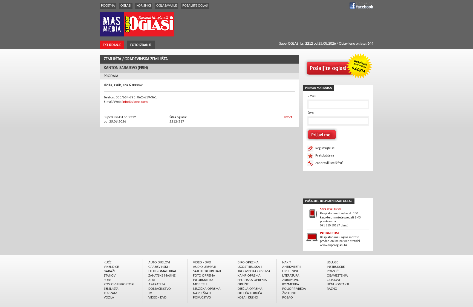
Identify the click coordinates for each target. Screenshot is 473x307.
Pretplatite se (324, 155)
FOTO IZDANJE (140, 45)
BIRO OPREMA (248, 262)
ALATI (152, 280)
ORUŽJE (243, 284)
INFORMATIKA (203, 280)
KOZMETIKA (290, 284)
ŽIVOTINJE (289, 293)
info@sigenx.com (135, 102)
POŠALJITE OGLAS (195, 5)
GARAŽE (110, 271)
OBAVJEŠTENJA (337, 275)
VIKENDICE (111, 267)
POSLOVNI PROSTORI (119, 284)
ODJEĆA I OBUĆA (250, 293)
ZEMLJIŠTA (112, 59)
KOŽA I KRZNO (248, 297)
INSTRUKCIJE (336, 267)
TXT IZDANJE (112, 45)
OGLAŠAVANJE (166, 5)
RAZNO (332, 289)
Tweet (288, 117)
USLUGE (332, 262)
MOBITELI (200, 284)
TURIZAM (110, 293)
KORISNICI (144, 5)
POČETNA (108, 5)
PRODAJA (111, 76)
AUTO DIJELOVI (159, 262)
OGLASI (125, 5)
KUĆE (107, 262)
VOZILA (109, 297)
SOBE (107, 280)
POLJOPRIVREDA (294, 289)
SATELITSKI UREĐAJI (207, 271)
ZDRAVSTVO (290, 280)
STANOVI (110, 275)
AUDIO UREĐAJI (204, 267)
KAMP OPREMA (249, 275)
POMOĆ (333, 271)
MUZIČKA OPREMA (207, 289)
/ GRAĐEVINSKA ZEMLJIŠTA (145, 59)
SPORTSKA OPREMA (252, 280)
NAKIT (286, 262)
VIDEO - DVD (157, 297)
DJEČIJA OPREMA (250, 289)
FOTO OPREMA (204, 275)
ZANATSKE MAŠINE (161, 275)
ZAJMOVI (333, 280)
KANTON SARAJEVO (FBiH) (126, 68)
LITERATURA (290, 275)
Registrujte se (324, 148)
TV (150, 293)
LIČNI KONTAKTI (338, 284)
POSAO (287, 297)
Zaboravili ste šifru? (329, 163)
